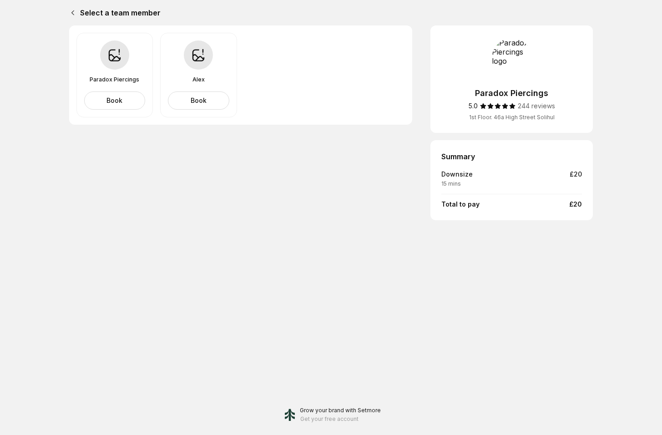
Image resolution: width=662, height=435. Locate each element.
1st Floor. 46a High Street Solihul (512, 117)
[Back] (71, 13)
